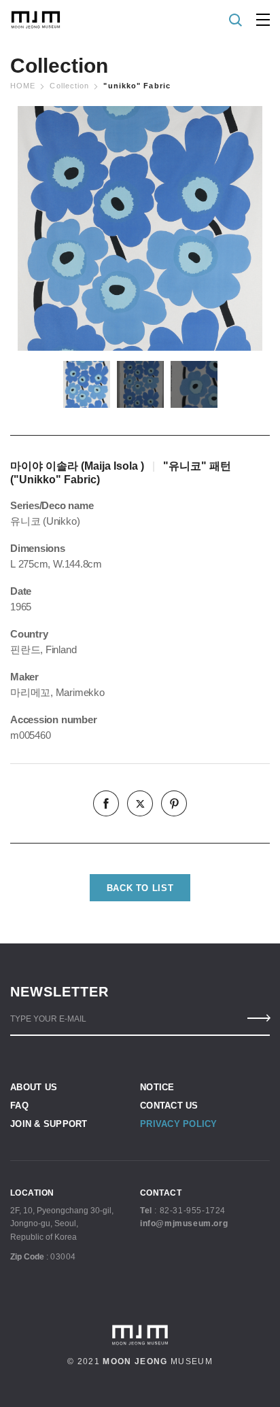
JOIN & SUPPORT (49, 1124)
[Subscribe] (258, 1018)
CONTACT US (169, 1105)
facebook (106, 803)
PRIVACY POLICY (178, 1124)
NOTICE (157, 1087)
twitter (140, 803)
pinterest (174, 803)
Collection (69, 86)
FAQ (19, 1105)
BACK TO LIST (140, 888)
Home (22, 86)
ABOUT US (33, 1087)
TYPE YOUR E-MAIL (48, 1019)
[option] (140, 228)
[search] (236, 20)
